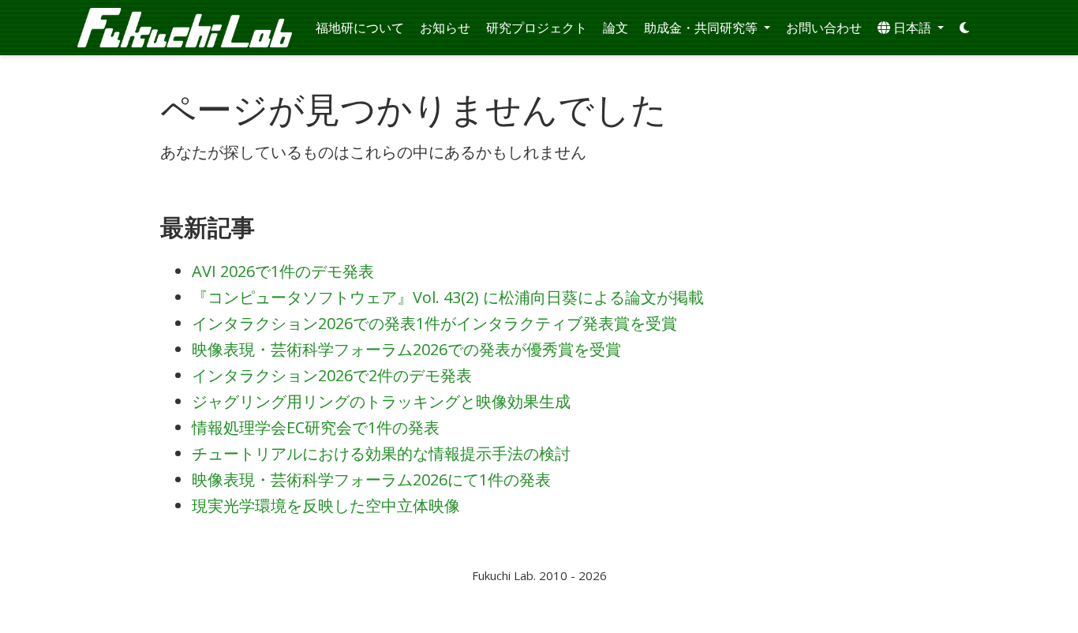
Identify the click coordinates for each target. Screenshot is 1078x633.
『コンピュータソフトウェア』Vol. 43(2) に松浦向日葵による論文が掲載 (448, 297)
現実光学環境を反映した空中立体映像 (326, 505)
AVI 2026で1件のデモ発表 (283, 271)
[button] (707, 27)
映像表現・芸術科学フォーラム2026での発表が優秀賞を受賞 (406, 349)
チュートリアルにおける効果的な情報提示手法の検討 (381, 453)
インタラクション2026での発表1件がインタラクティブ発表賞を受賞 (434, 323)
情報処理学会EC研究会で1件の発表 (316, 427)
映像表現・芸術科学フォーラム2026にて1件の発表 (371, 479)
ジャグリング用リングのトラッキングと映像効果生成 (381, 401)
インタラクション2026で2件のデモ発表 (332, 375)
